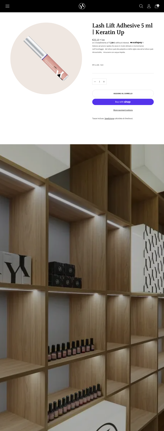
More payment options (123, 110)
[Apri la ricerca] (141, 6)
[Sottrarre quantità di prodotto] (103, 82)
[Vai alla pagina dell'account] (148, 6)
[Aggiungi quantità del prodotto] (95, 82)
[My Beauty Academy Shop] (82, 6)
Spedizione (109, 118)
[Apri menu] (7, 6)
